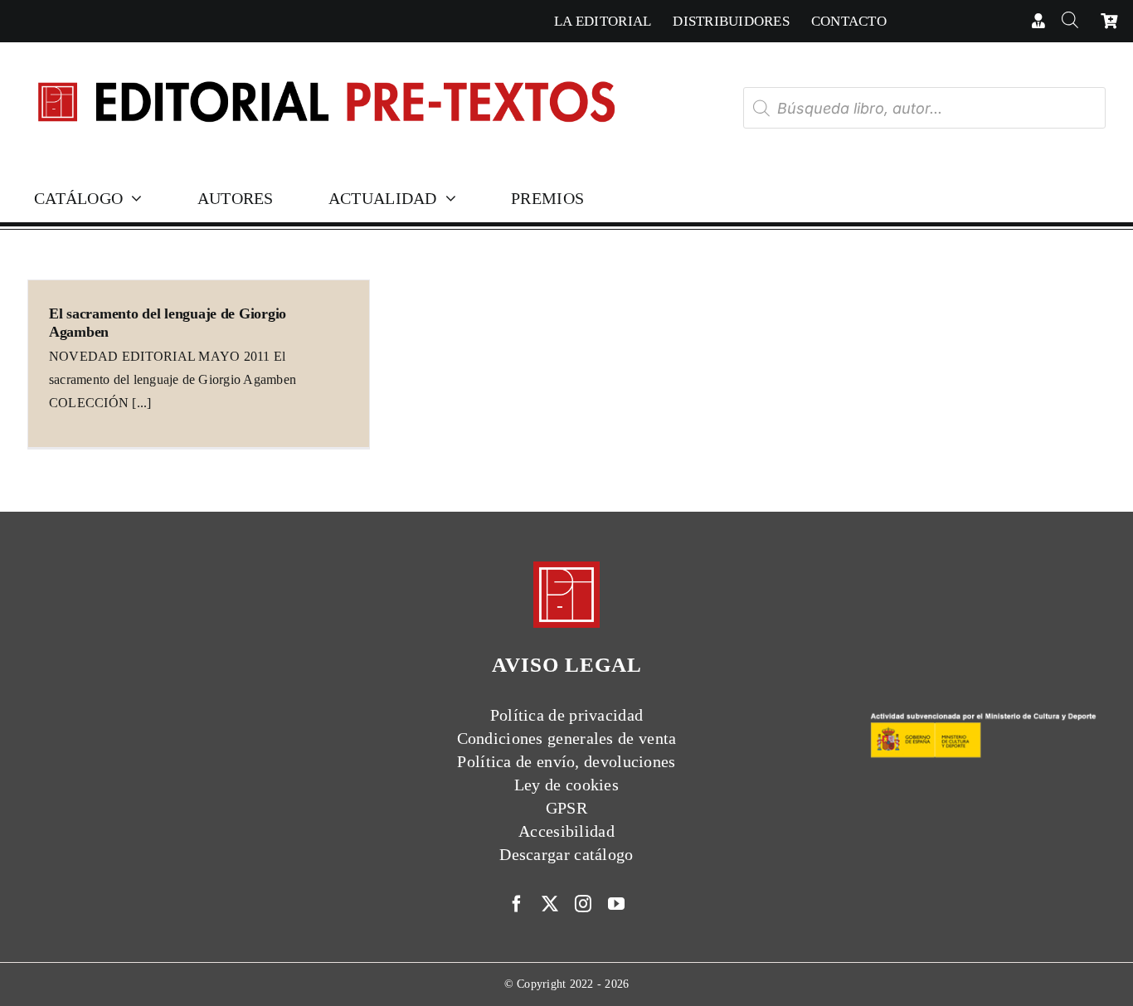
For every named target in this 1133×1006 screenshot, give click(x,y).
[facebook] (516, 904)
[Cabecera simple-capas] (325, 65)
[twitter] (550, 904)
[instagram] (583, 904)
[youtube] (616, 904)
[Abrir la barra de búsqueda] (1069, 21)
